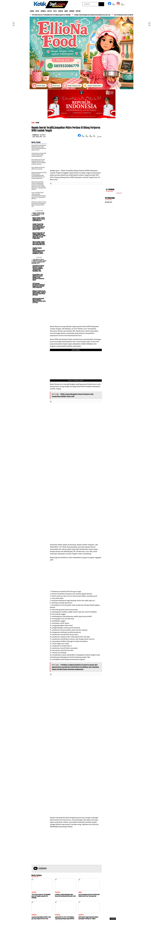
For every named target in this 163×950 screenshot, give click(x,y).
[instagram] (119, 4)
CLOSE (113, 918)
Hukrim (66, 11)
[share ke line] (95, 136)
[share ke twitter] (84, 136)
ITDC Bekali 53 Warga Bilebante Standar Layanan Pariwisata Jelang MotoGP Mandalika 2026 (38, 268)
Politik (55, 11)
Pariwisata (43, 11)
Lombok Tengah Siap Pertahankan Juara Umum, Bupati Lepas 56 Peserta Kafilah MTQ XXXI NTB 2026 (39, 226)
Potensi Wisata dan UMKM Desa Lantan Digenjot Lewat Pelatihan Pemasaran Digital (38, 277)
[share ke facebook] (80, 136)
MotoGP (37, 11)
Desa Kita (49, 11)
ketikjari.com (35, 135)
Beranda (32, 11)
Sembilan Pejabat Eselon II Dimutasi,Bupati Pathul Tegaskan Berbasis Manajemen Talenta (39, 250)
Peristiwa (78, 11)
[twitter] (114, 4)
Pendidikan (71, 11)
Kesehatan (60, 11)
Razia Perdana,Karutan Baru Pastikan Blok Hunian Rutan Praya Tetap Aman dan (132, 15)
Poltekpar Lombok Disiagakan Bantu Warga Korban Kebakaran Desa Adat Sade (92, 15)
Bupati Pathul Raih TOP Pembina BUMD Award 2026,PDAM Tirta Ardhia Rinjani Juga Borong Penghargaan (39, 235)
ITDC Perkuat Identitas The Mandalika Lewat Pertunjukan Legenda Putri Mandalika (51, 15)
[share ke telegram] (91, 136)
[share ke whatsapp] (87, 136)
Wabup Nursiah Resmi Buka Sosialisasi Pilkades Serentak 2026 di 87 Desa (39, 300)
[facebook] (110, 4)
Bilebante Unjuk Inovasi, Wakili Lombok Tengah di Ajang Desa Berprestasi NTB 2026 (39, 293)
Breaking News (42, 868)
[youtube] (123, 4)
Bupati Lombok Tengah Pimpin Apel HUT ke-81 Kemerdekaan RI (39, 219)
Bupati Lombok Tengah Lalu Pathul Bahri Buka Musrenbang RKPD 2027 (39, 243)
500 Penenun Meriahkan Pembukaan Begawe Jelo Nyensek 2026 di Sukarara (39, 285)
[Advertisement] (81, 935)
